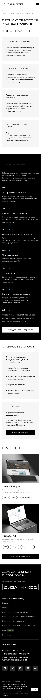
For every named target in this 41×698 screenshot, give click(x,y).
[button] (20, 330)
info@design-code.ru (16, 654)
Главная (6, 11)
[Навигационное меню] (37, 4)
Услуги (17, 11)
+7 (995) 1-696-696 (13, 650)
